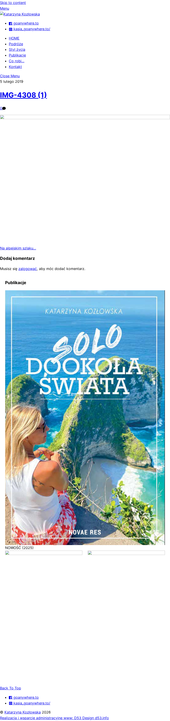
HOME (14, 38)
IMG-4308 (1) (23, 95)
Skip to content (13, 2)
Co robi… (16, 61)
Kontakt (15, 66)
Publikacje (17, 55)
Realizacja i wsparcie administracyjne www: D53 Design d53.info (54, 718)
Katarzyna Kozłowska (22, 712)
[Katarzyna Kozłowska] (20, 14)
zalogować (27, 268)
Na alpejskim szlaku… (18, 248)
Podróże (16, 44)
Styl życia (17, 49)
